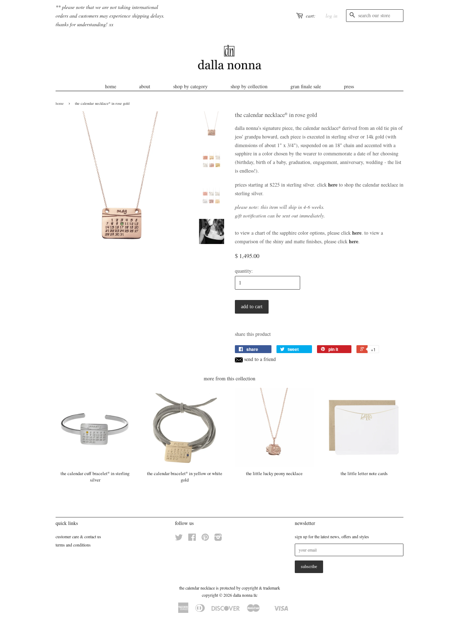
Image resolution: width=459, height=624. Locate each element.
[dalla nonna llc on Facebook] (192, 538)
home (110, 86)
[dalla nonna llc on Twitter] (179, 538)
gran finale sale (305, 86)
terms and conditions (73, 545)
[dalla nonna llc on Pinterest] (205, 538)
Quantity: (244, 270)
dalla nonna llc (245, 595)
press (349, 86)
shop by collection (249, 86)
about (144, 86)
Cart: (311, 15)
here (332, 184)
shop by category (190, 86)
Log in (331, 15)
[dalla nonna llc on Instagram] (218, 538)
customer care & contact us (78, 536)
